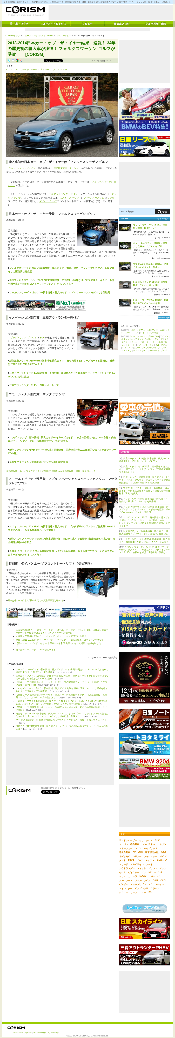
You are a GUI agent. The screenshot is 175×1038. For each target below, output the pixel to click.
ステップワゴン (138, 884)
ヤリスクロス (146, 840)
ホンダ (155, 330)
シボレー (149, 339)
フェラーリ (126, 350)
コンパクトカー (149, 844)
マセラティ (154, 350)
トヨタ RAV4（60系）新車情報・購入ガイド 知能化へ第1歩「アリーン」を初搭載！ (144, 500)
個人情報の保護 (53, 1033)
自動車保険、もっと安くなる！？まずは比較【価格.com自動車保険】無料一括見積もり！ (51, 471)
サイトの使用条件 (39, 1033)
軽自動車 (134, 844)
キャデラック (137, 339)
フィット (141, 868)
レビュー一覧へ (162, 219)
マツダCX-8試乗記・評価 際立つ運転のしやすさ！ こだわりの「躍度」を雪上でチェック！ (61, 720)
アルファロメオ (149, 347)
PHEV (74, 194)
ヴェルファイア (142, 880)
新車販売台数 (152, 852)
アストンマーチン (145, 345)
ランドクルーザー (128, 840)
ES (150, 892)
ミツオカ (154, 332)
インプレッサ (141, 888)
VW (157, 336)
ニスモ (142, 892)
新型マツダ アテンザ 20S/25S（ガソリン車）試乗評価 (39, 462)
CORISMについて (17, 1033)
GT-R (163, 852)
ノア (144, 872)
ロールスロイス (160, 342)
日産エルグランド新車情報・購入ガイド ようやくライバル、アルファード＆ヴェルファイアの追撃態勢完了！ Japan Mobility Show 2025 (144, 480)
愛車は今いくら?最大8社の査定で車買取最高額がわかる (35, 600)
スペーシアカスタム (93, 197)
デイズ (163, 856)
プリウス (152, 868)
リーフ (133, 892)
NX (150, 872)
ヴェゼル (123, 884)
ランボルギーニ (140, 350)
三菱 (162, 330)
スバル (128, 332)
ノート (149, 864)
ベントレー (146, 342)
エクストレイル (156, 884)
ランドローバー (128, 345)
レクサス (141, 330)
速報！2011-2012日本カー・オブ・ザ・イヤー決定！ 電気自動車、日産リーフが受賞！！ (61, 640)
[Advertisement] (111, 12)
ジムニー (123, 892)
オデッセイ (124, 856)
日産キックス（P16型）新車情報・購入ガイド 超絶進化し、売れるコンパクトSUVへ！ (145, 460)
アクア (163, 868)
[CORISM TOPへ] (25, 11)
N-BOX (142, 876)
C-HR (155, 880)
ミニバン (123, 844)
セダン (163, 844)
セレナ (122, 872)
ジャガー (135, 342)
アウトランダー (127, 868)
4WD (140, 852)
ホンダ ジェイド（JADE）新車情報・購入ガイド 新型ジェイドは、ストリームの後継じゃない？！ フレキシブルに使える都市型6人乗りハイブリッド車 (144, 521)
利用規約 (28, 1033)
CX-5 (162, 880)
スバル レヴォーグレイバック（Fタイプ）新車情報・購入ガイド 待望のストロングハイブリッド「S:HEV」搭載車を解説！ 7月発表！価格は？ (144, 550)
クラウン (155, 888)
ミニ (157, 345)
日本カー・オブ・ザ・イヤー (54, 69)
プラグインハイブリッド (23, 337)
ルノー (137, 347)
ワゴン (138, 848)
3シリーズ (162, 860)
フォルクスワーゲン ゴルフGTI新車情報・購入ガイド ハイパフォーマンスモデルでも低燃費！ (60, 292)
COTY (9, 69)
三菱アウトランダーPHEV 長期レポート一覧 (34, 385)
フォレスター (150, 856)
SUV (42, 337)
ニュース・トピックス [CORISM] (38, 35)
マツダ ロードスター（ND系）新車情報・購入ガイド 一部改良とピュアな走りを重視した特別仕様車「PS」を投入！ (144, 491)
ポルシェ (125, 339)
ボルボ (164, 350)
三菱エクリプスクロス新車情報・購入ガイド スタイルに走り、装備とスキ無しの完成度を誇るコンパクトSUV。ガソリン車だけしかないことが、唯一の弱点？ (61, 702)
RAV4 (131, 860)
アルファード (125, 880)
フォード (159, 339)
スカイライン (137, 864)
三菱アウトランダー (59, 194)
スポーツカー (125, 848)
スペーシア (154, 876)
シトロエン (127, 347)
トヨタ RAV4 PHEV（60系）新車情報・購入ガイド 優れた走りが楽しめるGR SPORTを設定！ (144, 540)
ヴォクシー (133, 872)
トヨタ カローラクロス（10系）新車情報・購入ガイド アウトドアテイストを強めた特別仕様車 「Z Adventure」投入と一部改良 (144, 509)
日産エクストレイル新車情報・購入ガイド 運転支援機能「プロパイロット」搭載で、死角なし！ (144, 532)
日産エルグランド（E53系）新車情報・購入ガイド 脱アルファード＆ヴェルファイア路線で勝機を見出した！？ (144, 469)
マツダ (110, 197)
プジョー (165, 345)
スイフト (149, 860)
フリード (123, 864)
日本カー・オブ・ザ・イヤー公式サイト (36, 649)
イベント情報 (62, 35)
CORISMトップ (12, 35)
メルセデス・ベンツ (138, 336)
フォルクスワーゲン (30, 69)
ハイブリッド (150, 848)
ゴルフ (16, 69)
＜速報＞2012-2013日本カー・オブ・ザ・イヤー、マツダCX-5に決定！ (52, 636)
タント (122, 860)
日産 (148, 330)
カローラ (132, 876)
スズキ (136, 332)
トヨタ (132, 330)
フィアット (163, 347)
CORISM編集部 (108, 657)
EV (134, 852)
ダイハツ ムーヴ (48, 201)
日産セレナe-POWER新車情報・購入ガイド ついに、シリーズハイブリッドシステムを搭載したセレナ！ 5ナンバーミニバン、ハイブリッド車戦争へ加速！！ (62, 715)
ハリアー (137, 856)
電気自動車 (124, 852)
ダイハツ (144, 332)
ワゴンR (158, 872)
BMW (151, 336)
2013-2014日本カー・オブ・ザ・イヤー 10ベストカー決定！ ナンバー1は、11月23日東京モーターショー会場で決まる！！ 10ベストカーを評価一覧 (62, 631)
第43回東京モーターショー (67, 168)
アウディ (164, 336)
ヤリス (122, 876)
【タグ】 (10, 66)
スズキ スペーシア (69, 197)
